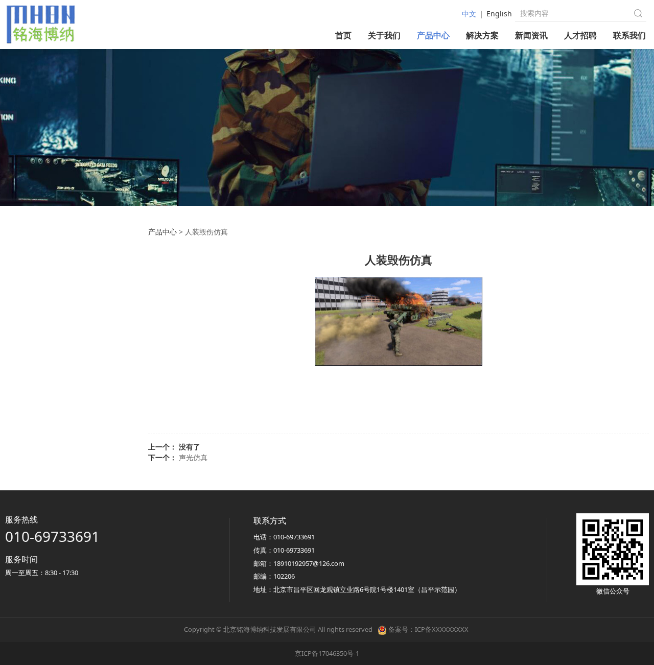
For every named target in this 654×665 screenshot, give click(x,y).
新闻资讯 (531, 35)
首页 (343, 35)
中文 (469, 13)
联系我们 (629, 35)
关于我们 (384, 35)
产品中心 (433, 35)
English (499, 13)
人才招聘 (580, 35)
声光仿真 (193, 457)
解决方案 (482, 35)
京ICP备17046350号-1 (327, 653)
